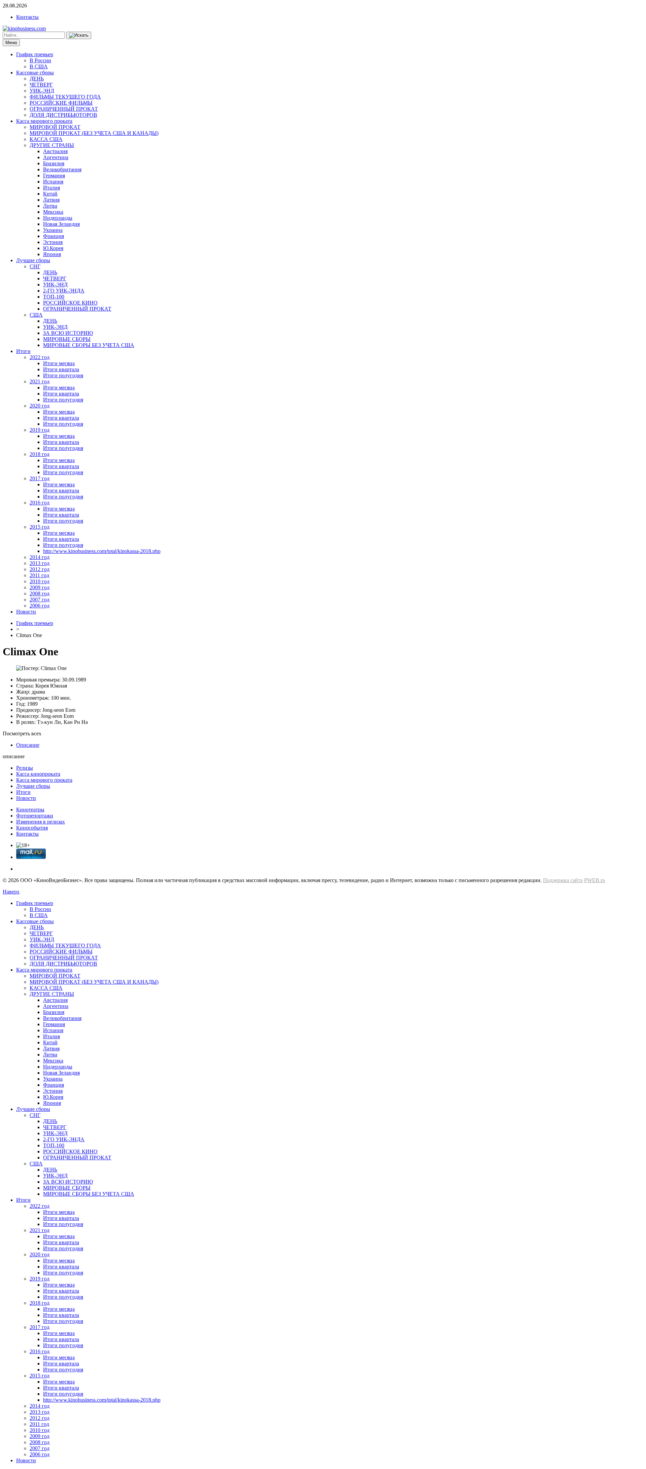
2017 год (39, 478)
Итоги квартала (61, 369)
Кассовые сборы (35, 72)
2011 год (39, 575)
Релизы (24, 768)
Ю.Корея (53, 248)
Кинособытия (32, 828)
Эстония (53, 242)
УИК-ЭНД (42, 91)
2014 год (39, 557)
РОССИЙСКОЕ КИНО (70, 303)
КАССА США (46, 139)
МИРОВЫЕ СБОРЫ (67, 339)
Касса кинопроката (38, 774)
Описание (27, 745)
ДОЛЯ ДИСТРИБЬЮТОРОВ (63, 115)
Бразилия (53, 163)
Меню (11, 42)
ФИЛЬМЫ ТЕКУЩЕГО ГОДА (65, 97)
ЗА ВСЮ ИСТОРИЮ (68, 333)
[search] (78, 35)
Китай (50, 194)
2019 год (39, 430)
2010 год (39, 581)
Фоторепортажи (34, 815)
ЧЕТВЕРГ (41, 85)
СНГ (35, 266)
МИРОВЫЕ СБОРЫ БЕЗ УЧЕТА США (88, 345)
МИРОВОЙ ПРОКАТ (55, 127)
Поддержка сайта (563, 880)
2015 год (39, 527)
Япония (52, 254)
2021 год (39, 381)
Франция (53, 236)
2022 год (39, 357)
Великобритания (62, 169)
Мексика (53, 212)
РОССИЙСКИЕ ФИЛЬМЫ (61, 103)
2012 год (39, 569)
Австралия (55, 151)
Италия (51, 187)
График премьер (34, 54)
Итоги (23, 351)
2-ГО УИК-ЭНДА (63, 290)
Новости (26, 612)
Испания (53, 181)
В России (40, 60)
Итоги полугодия (63, 375)
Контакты (27, 17)
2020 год (39, 406)
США (36, 315)
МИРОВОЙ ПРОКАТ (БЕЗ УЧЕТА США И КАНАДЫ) (94, 133)
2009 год (39, 587)
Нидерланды (57, 218)
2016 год (39, 502)
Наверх (11, 892)
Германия (54, 175)
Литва (50, 206)
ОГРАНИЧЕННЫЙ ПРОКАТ (64, 109)
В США (39, 66)
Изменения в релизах (40, 822)
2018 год (39, 454)
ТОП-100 (53, 297)
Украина (53, 230)
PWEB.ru (594, 880)
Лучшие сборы (33, 260)
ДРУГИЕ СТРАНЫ (52, 145)
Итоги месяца (59, 363)
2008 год (39, 593)
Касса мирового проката (44, 121)
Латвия (51, 200)
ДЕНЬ (37, 78)
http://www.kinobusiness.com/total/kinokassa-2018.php (101, 551)
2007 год (39, 599)
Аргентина (55, 157)
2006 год (39, 605)
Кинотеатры (30, 809)
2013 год (39, 563)
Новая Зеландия (61, 224)
